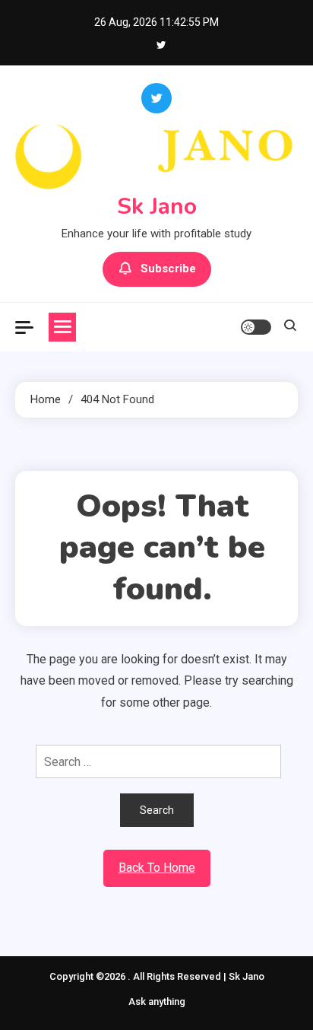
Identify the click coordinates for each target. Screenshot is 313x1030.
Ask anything (156, 1001)
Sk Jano (157, 206)
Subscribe (168, 268)
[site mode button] (256, 327)
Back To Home (157, 867)
